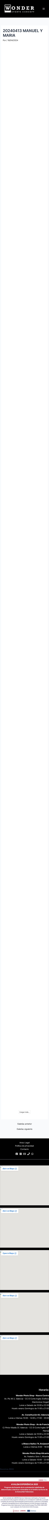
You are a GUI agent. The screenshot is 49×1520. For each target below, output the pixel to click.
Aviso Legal (24, 1142)
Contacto (24, 1149)
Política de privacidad (24, 1146)
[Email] (24, 1154)
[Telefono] (28, 1154)
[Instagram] (20, 1154)
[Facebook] (17, 1154)
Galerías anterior (24, 1124)
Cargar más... (24, 1112)
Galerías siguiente (24, 1129)
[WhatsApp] (32, 1154)
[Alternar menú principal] (43, 9)
